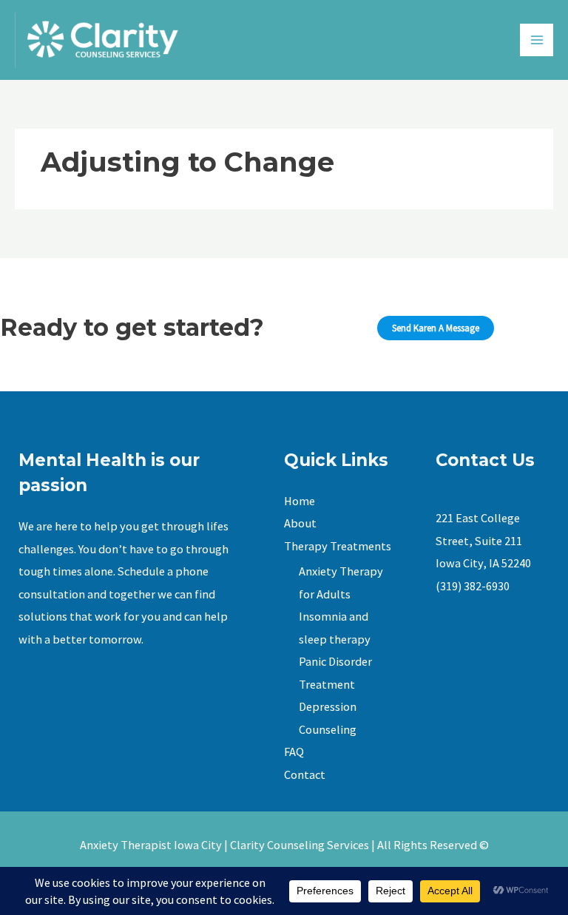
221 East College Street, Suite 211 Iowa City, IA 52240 (483, 540)
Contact (304, 774)
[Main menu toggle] (536, 40)
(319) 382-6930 (473, 585)
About (300, 523)
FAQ (294, 751)
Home (299, 500)
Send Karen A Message (435, 328)
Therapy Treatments (337, 545)
